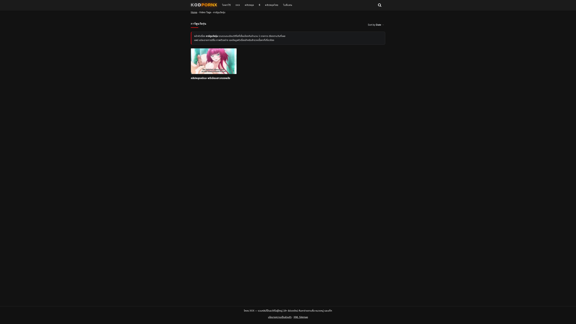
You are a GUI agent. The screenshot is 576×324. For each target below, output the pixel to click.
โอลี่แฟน (287, 5)
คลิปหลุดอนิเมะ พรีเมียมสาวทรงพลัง (210, 78)
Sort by (374, 25)
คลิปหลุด (249, 5)
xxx (238, 5)
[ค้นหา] (379, 5)
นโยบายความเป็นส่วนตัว (280, 317)
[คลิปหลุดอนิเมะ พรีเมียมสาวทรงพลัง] (214, 61)
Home (194, 12)
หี (259, 5)
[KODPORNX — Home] (204, 5)
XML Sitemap (301, 317)
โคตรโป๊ (226, 5)
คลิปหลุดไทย (271, 5)
